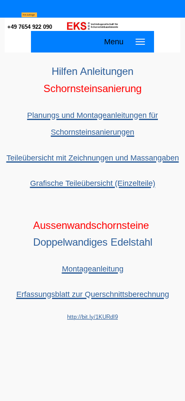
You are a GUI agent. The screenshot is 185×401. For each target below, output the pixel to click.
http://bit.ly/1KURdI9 (92, 317)
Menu (113, 41)
